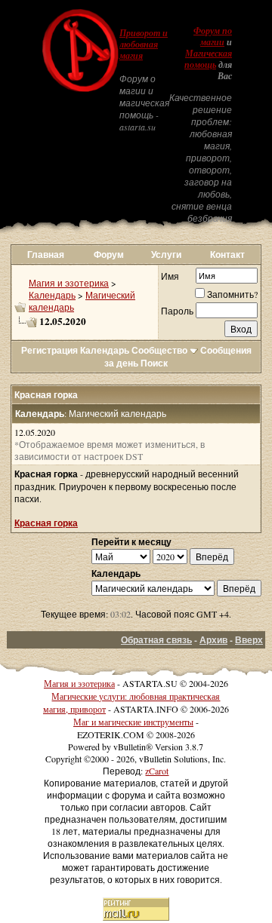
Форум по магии (212, 37)
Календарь (52, 295)
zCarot (156, 771)
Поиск (154, 363)
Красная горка (46, 523)
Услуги (166, 254)
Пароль (177, 311)
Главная (45, 254)
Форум (109, 254)
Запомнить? (232, 294)
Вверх (249, 639)
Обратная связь (156, 639)
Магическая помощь (208, 59)
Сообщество (159, 350)
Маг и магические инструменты (133, 722)
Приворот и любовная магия (143, 44)
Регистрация (49, 350)
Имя (170, 276)
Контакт (227, 254)
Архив (213, 639)
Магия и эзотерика (69, 283)
